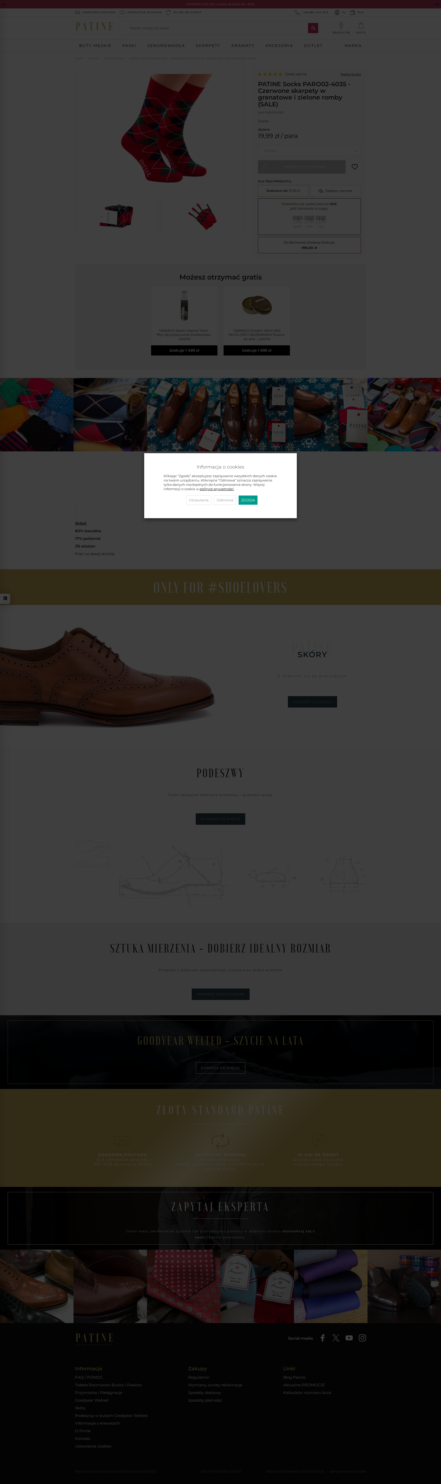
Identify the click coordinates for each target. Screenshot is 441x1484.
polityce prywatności (217, 489)
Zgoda (248, 500)
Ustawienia (199, 500)
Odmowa (225, 500)
